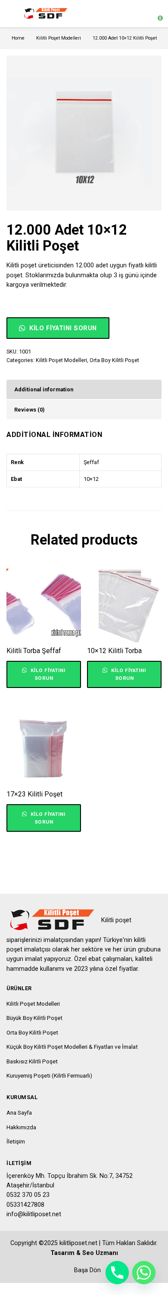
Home (18, 38)
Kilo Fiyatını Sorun (62, 328)
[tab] (84, 389)
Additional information (43, 389)
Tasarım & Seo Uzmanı (84, 1253)
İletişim (15, 1141)
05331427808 (25, 1204)
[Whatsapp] (144, 1272)
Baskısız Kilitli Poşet (32, 1061)
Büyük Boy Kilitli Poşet (34, 1017)
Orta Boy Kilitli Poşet (114, 360)
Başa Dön (86, 1270)
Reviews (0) (29, 409)
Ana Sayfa (19, 1112)
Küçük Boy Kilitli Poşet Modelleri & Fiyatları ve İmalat (72, 1046)
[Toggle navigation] (10, 13)
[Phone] (117, 1272)
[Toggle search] (139, 14)
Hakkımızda (21, 1127)
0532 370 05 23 (28, 1195)
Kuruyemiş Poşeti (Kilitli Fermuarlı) (49, 1075)
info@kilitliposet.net (33, 1214)
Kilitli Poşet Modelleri (58, 38)
